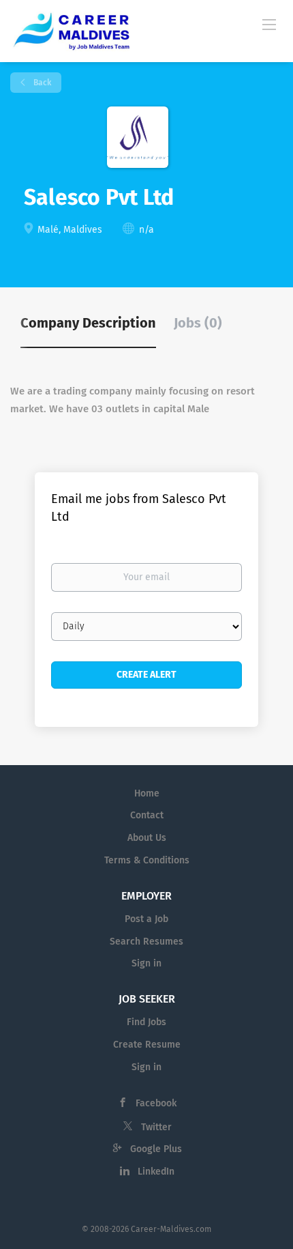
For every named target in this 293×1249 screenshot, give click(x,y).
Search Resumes (146, 941)
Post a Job (146, 919)
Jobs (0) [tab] (198, 323)
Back (41, 82)
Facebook (156, 1103)
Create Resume (147, 1044)
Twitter (156, 1127)
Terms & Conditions (146, 860)
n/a (146, 229)
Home (146, 793)
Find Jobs (146, 1022)
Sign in (146, 963)
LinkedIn (156, 1171)
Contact (147, 815)
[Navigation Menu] (269, 24)
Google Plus (156, 1149)
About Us (146, 838)
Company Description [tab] (88, 323)
